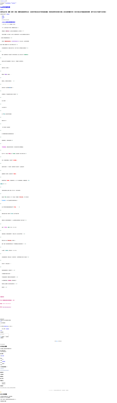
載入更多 (2, 332)
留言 (7, 326)
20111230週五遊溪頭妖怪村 (8, 22)
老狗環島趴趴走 (2, 368)
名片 (3, 18)
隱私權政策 (63, 390)
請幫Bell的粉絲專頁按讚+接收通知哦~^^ (4, 370)
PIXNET (52, 390)
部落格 (3, 17)
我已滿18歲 (2, 401)
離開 (5, 401)
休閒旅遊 (7, 14)
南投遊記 (7, 328)
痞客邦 (5, 326)
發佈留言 (2, 337)
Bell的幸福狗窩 (5, 7)
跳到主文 (1, 9)
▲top (1, 330)
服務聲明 (67, 390)
